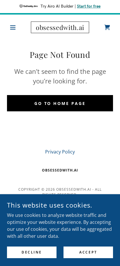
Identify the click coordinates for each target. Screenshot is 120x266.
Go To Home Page (60, 103)
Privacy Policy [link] (60, 152)
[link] (60, 27)
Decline (32, 252)
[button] (15, 27)
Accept (88, 252)
